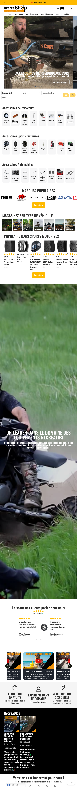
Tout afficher (38, 205)
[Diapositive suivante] (71, 2)
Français (14, 785)
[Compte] (66, 8)
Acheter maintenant (60, 82)
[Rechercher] (58, 8)
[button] (62, 8)
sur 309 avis (37, 613)
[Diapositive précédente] (5, 2)
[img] (38, 611)
